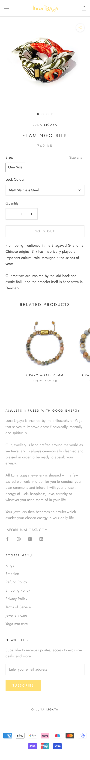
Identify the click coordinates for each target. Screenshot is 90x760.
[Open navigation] (6, 8)
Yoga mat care (17, 623)
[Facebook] (7, 539)
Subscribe (23, 685)
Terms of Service (18, 607)
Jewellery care (16, 615)
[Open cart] (84, 8)
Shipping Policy (18, 590)
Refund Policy (16, 582)
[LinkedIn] (41, 539)
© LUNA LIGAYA (44, 709)
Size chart (76, 157)
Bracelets (12, 573)
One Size (15, 167)
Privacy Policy (16, 598)
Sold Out (45, 231)
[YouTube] (30, 539)
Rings (10, 565)
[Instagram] (19, 539)
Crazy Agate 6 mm (45, 375)
